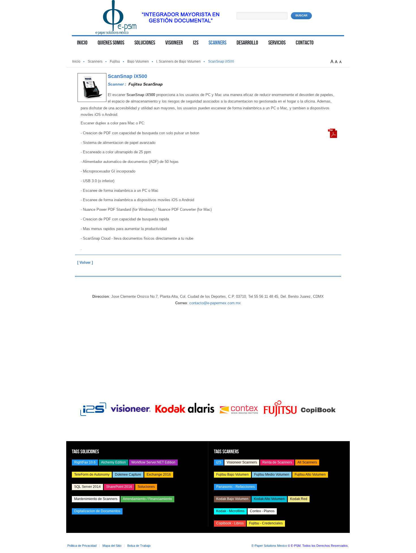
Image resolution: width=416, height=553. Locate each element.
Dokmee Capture (128, 475)
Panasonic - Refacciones (235, 487)
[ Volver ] (85, 262)
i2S (218, 462)
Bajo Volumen (138, 61)
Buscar (301, 15)
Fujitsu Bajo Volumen (232, 475)
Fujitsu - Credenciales (266, 523)
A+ (332, 61)
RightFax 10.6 (85, 462)
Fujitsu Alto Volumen (310, 475)
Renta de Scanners (277, 462)
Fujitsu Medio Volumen (271, 475)
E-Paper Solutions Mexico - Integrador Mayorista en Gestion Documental (157, 17)
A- (341, 61)
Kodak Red (298, 499)
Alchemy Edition (113, 462)
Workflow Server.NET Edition (153, 462)
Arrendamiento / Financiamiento (147, 499)
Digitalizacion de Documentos (97, 511)
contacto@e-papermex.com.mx (215, 303)
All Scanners (307, 462)
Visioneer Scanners (242, 462)
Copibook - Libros (230, 523)
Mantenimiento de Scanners (95, 499)
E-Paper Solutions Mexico (269, 545)
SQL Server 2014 (87, 487)
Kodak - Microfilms (230, 511)
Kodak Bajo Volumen (232, 499)
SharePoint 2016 (119, 487)
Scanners (95, 61)
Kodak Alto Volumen (269, 499)
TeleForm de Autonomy (92, 475)
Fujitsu (115, 61)
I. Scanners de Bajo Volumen (178, 61)
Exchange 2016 (159, 475)
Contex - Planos (262, 511)
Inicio (76, 61)
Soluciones (146, 487)
